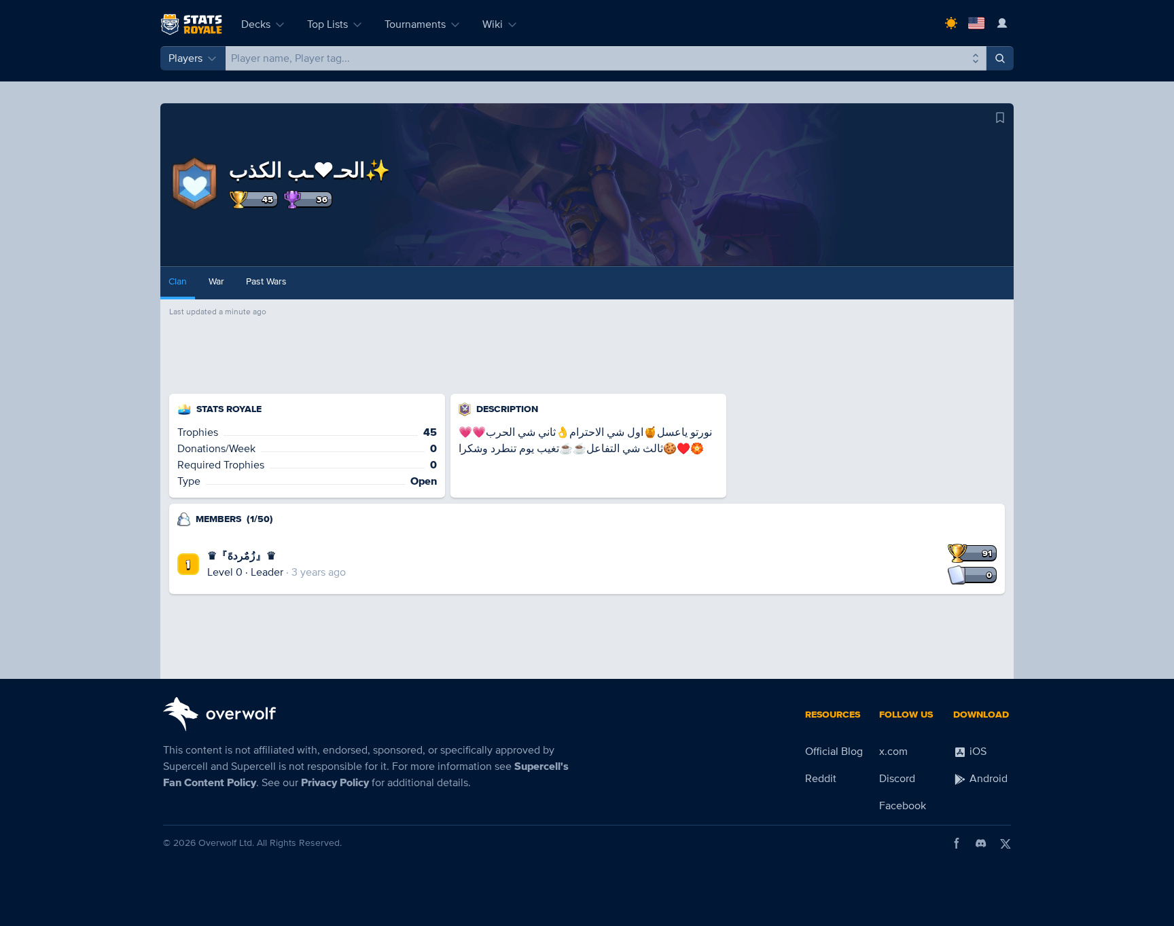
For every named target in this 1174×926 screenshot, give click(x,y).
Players (185, 58)
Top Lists (327, 24)
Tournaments (415, 24)
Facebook (902, 806)
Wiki (492, 24)
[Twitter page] (1005, 843)
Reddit (820, 778)
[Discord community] (981, 843)
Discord (897, 778)
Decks (255, 24)
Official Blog (834, 751)
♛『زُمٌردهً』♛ (241, 556)
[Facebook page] (956, 843)
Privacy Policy (335, 783)
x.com (893, 751)
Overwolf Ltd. (226, 843)
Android (987, 778)
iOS (976, 751)
